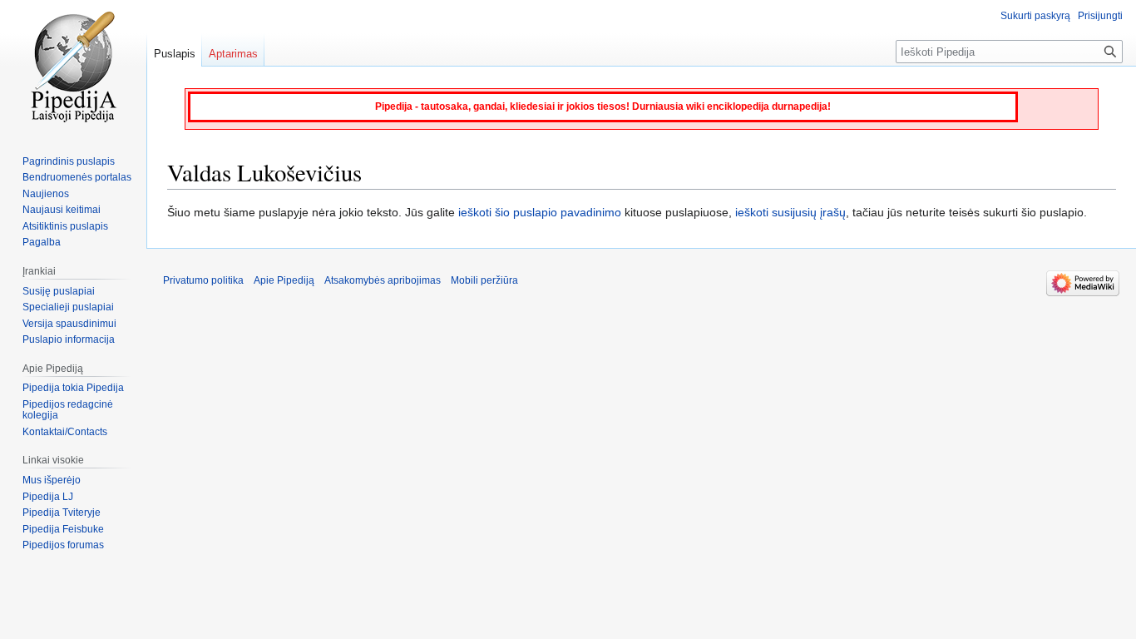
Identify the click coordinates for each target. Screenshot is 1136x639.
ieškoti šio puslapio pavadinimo (539, 212)
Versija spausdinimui (69, 323)
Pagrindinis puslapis (68, 161)
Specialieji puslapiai (68, 307)
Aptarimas (233, 53)
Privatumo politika (203, 280)
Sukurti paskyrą (1035, 16)
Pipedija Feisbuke (63, 529)
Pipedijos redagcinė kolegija (67, 410)
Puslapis (174, 53)
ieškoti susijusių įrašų (790, 212)
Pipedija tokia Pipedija (73, 388)
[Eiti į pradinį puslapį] (73, 66)
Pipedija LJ (47, 497)
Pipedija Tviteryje (61, 512)
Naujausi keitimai (61, 209)
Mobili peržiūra (484, 280)
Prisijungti (1100, 16)
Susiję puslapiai (58, 291)
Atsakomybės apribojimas (382, 280)
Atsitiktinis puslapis (65, 226)
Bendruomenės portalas (76, 177)
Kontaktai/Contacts (64, 432)
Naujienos (45, 194)
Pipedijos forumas (63, 545)
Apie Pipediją (284, 280)
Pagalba (41, 242)
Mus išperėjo (51, 480)
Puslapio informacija (68, 339)
